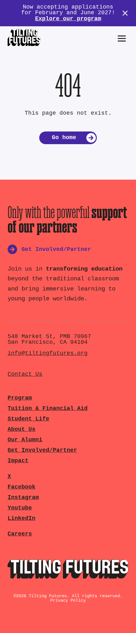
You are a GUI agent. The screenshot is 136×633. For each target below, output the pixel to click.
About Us (21, 429)
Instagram (23, 497)
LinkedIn (21, 518)
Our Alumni (25, 440)
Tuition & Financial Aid (48, 408)
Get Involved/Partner (42, 450)
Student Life (28, 419)
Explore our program (68, 19)
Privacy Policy (68, 600)
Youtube (20, 508)
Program (20, 398)
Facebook (21, 487)
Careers (20, 534)
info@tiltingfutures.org (48, 353)
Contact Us (25, 374)
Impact (18, 460)
